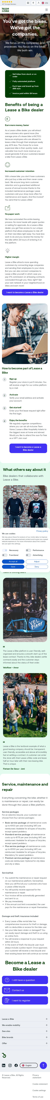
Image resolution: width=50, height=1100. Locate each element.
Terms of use (38, 1097)
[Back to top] (43, 1065)
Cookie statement (40, 1084)
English (29, 1065)
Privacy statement (37, 1076)
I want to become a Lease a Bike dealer (25, 292)
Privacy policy (42, 531)
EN (46, 3)
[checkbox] (4, 550)
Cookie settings (39, 1090)
